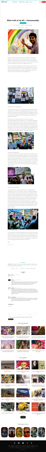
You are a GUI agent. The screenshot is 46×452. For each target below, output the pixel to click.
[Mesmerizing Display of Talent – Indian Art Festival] (23, 365)
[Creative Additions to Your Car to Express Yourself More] (38, 344)
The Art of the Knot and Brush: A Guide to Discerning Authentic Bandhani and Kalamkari (38, 337)
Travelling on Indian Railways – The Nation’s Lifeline (7, 400)
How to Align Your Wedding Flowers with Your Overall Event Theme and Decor (7, 351)
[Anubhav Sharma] (14, 25)
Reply (12, 285)
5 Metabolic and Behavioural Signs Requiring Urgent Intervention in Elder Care (7, 337)
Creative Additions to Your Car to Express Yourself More (38, 351)
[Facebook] (27, 443)
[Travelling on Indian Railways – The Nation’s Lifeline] (7, 392)
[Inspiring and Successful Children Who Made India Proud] (38, 406)
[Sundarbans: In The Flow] (7, 365)
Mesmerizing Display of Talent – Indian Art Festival (23, 372)
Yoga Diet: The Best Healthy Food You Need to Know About (7, 386)
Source (9, 55)
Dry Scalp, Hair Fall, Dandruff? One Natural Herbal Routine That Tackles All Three (23, 351)
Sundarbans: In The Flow (7, 371)
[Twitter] (31, 443)
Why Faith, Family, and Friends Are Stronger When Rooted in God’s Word (38, 400)
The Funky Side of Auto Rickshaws (23, 399)
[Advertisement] (23, 10)
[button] (39, 2)
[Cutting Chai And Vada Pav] (23, 406)
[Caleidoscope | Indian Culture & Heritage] (4, 2)
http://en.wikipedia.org (10, 244)
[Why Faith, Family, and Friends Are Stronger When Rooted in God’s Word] (38, 392)
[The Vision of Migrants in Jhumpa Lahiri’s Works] (38, 365)
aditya (12, 274)
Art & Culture (8, 349)
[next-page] (23, 353)
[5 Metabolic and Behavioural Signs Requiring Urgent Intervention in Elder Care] (8, 330)
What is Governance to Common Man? (8, 413)
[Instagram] (14, 443)
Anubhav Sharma (18, 25)
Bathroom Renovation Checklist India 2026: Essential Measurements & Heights (23, 337)
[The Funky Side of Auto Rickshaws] (23, 392)
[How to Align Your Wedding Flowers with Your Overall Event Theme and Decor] (8, 344)
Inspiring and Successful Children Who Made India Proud (38, 414)
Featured (26, 27)
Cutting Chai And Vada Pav (23, 413)
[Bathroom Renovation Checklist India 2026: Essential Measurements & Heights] (23, 330)
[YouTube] (19, 443)
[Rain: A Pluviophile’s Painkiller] (23, 378)
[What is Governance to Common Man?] (7, 406)
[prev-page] (22, 353)
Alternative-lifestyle (20, 27)
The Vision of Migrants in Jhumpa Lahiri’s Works (38, 372)
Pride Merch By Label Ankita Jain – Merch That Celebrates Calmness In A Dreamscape (38, 386)
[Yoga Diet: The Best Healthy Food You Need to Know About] (7, 378)
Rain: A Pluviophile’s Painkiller (23, 385)
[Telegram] (23, 443)
